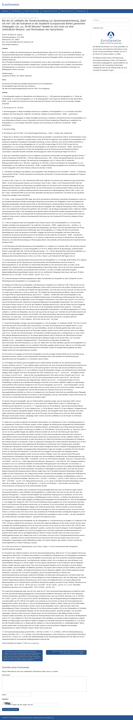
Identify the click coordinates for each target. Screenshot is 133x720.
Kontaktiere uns (81, 11)
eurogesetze (35, 643)
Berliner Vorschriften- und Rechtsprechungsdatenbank (20, 18)
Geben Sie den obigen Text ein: (22, 705)
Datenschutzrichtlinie (67, 11)
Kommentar (6, 675)
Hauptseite (5, 11)
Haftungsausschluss (38, 717)
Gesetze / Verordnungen (32, 11)
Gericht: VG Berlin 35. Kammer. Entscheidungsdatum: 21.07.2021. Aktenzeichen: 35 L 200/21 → (69, 652)
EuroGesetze (10, 4)
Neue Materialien (16, 11)
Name (4, 695)
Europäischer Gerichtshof (50, 11)
